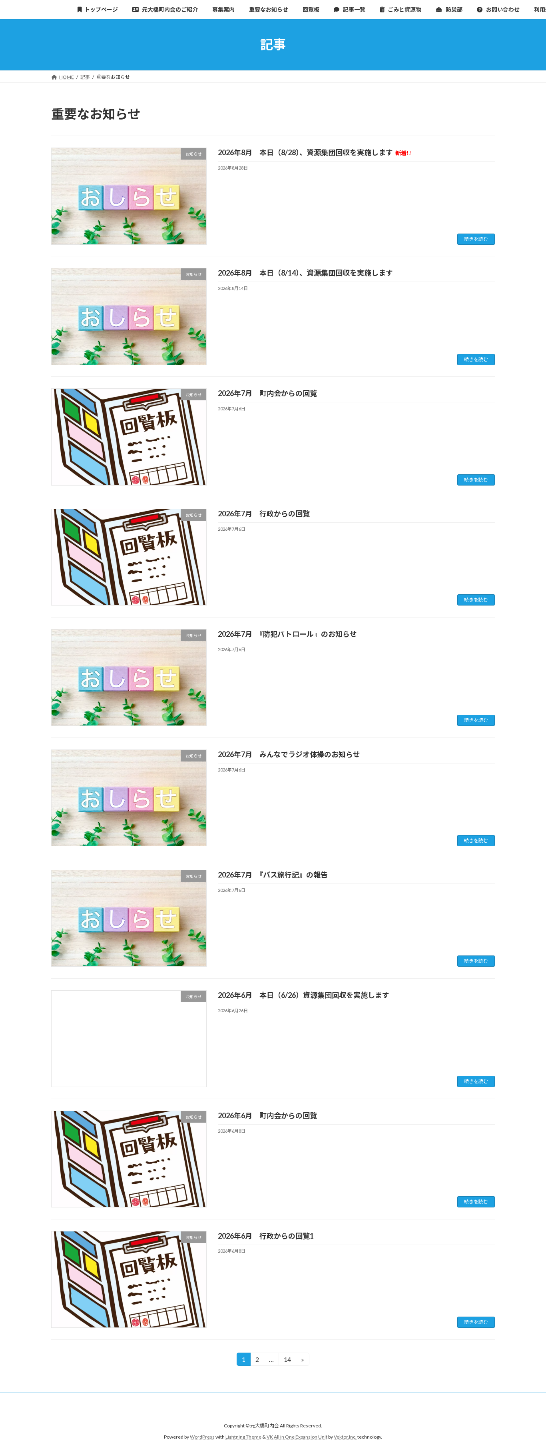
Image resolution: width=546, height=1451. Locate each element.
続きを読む (476, 239)
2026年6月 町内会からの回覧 (267, 1115)
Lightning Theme (243, 1437)
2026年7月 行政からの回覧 (264, 513)
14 (287, 1360)
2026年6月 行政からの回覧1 (266, 1235)
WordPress (202, 1437)
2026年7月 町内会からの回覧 (267, 393)
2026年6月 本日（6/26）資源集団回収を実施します (303, 995)
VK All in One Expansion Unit (297, 1437)
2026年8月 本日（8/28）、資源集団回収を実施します (314, 152)
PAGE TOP (525, 1399)
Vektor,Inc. (345, 1437)
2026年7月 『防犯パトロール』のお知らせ (287, 634)
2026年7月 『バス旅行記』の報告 (273, 874)
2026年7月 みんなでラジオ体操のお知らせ (289, 754)
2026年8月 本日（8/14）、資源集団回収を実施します (305, 272)
